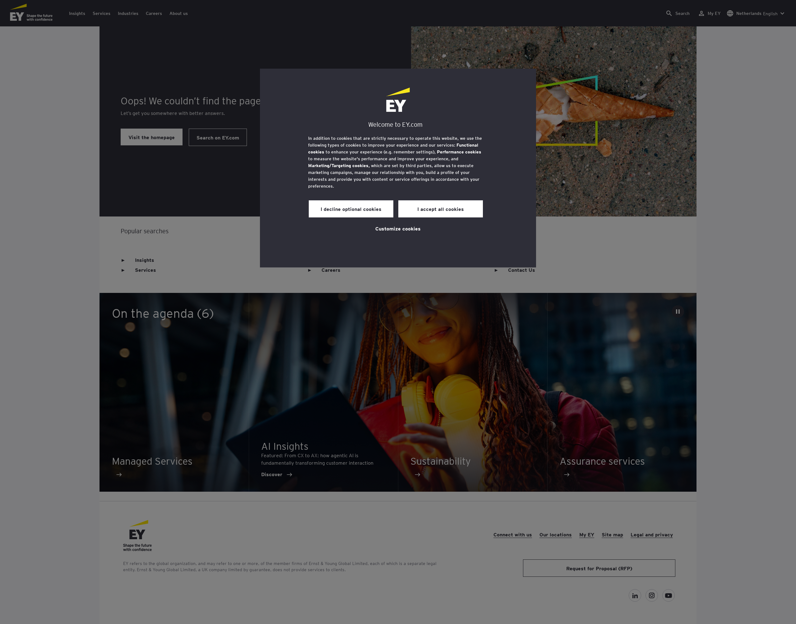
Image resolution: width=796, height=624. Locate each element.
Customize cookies (398, 228)
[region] (398, 168)
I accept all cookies (440, 208)
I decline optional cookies (351, 208)
